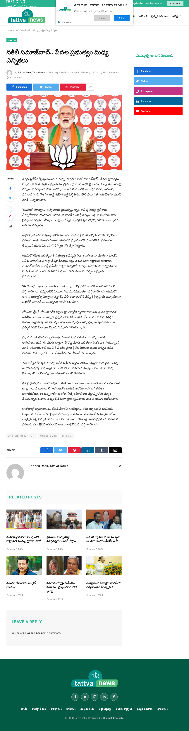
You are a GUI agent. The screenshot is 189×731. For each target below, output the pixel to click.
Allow (122, 18)
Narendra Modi (48, 435)
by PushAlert (66, 22)
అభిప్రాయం (56, 708)
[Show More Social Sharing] (90, 87)
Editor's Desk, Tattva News (31, 72)
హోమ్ (24, 708)
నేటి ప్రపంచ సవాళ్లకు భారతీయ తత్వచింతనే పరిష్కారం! (103, 585)
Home (9, 30)
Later (102, 18)
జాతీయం (12, 40)
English (175, 3)
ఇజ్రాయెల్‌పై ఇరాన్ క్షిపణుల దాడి (21, 6)
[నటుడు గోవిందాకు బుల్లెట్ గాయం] (24, 565)
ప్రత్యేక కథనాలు (145, 708)
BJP (33, 435)
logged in (32, 632)
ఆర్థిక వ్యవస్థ (105, 708)
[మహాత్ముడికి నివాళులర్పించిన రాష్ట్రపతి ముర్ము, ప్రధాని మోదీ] (24, 519)
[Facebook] (10, 188)
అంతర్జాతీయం (39, 708)
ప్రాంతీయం (162, 708)
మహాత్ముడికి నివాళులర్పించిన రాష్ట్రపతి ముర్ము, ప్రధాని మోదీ (23, 539)
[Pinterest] (10, 216)
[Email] (10, 226)
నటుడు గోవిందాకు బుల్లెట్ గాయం (21, 585)
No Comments (111, 72)
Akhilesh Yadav (17, 435)
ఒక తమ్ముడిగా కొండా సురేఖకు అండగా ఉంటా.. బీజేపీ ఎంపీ (103, 539)
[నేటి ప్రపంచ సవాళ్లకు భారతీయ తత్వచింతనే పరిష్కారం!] (104, 565)
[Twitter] (10, 198)
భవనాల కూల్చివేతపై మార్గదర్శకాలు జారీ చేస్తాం (61, 539)
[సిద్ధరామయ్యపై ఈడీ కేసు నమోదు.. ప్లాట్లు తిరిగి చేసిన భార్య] (64, 565)
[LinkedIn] (10, 207)
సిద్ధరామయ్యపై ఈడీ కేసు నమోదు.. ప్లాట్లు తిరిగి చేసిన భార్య (62, 587)
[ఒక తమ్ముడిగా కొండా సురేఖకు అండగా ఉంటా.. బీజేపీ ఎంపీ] (104, 519)
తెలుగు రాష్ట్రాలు (124, 708)
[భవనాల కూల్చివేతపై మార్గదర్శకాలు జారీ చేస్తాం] (64, 519)
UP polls (67, 435)
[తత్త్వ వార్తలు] (52, 16)
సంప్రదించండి (87, 708)
